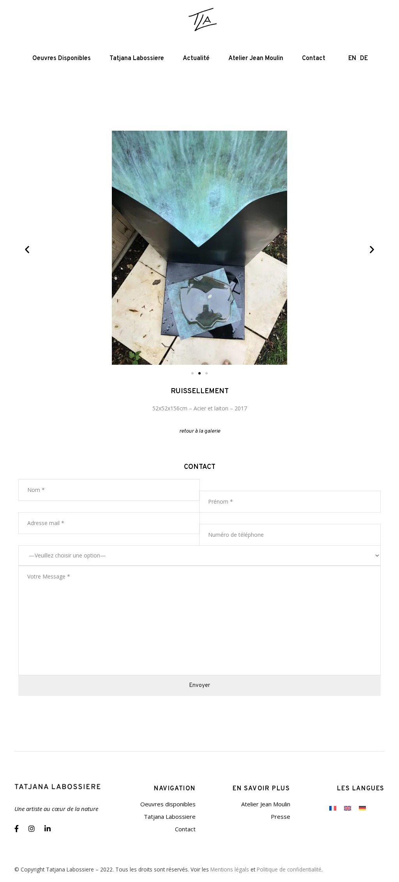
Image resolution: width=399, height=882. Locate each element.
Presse (280, 816)
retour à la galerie (199, 431)
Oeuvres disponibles (168, 804)
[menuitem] (332, 808)
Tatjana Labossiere (170, 816)
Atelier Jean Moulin (265, 804)
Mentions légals (229, 869)
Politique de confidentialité (289, 869)
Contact (185, 829)
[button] (27, 249)
